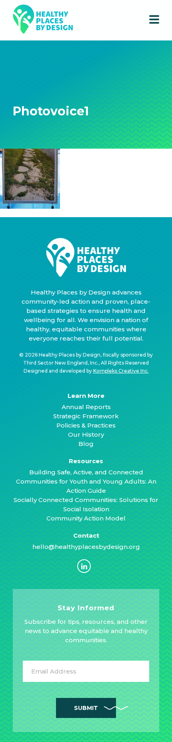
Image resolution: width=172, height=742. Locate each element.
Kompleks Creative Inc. (121, 371)
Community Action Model (86, 518)
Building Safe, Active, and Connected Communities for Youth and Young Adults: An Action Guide (86, 481)
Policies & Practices (86, 425)
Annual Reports (86, 407)
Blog (86, 444)
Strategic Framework (86, 416)
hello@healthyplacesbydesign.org (86, 546)
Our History (86, 434)
